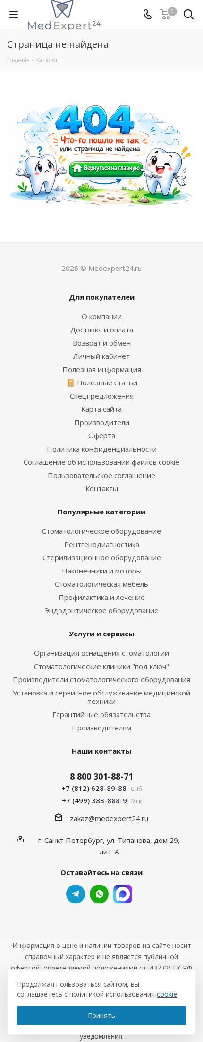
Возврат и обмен (102, 342)
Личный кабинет (101, 356)
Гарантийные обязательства (101, 714)
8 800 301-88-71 (101, 776)
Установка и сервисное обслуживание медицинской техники (101, 697)
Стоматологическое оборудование (101, 531)
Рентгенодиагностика (101, 544)
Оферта (101, 435)
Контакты (101, 488)
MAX (122, 894)
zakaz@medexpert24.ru (109, 818)
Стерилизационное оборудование (101, 557)
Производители (101, 422)
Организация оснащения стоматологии (101, 653)
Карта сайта (101, 409)
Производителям (101, 727)
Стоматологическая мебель (101, 584)
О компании (102, 316)
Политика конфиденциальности (102, 448)
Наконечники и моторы (102, 570)
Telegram (75, 894)
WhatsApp (99, 894)
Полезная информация (101, 369)
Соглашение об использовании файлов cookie (101, 462)
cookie (167, 994)
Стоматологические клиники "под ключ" (101, 666)
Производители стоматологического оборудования (101, 679)
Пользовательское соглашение (101, 475)
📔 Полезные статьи (101, 382)
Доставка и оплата (101, 329)
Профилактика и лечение (102, 597)
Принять (101, 1015)
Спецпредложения (102, 395)
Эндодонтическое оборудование (102, 610)
